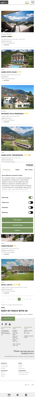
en (30, 384)
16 (30, 299)
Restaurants (3, 374)
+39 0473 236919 (10, 252)
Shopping (3, 376)
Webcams (20, 366)
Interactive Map (21, 368)
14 (24, 299)
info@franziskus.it (6, 118)
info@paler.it (4, 76)
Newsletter (3, 368)
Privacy (16, 356)
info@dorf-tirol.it (27, 353)
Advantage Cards (4, 366)
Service (20, 363)
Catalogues (20, 364)
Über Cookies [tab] (29, 169)
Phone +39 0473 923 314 (24, 351)
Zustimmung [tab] (6, 169)
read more (6, 44)
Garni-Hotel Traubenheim (15, 155)
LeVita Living (6, 36)
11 (16, 299)
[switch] (30, 202)
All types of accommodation (24, 372)
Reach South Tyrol (4, 364)
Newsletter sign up (8, 318)
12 (19, 299)
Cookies (25, 356)
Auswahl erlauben (17, 225)
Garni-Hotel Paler (9, 72)
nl (33, 384)
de (25, 384)
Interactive (4, 363)
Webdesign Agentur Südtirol (3, 385)
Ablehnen (17, 230)
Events (2, 372)
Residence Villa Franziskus (12, 113)
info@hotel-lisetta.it (6, 289)
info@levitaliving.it (6, 41)
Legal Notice (20, 356)
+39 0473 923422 (10, 291)
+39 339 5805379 (9, 43)
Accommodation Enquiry (23, 374)
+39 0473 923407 (10, 78)
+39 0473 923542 (10, 161)
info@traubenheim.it (7, 159)
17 (2, 301)
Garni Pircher (7, 246)
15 (27, 299)
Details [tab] (18, 169)
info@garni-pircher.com (7, 250)
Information (4, 370)
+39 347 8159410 (9, 120)
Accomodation (22, 370)
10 (13, 299)
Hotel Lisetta (10, 285)
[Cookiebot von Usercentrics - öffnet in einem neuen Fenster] (26, 165)
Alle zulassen (17, 219)
